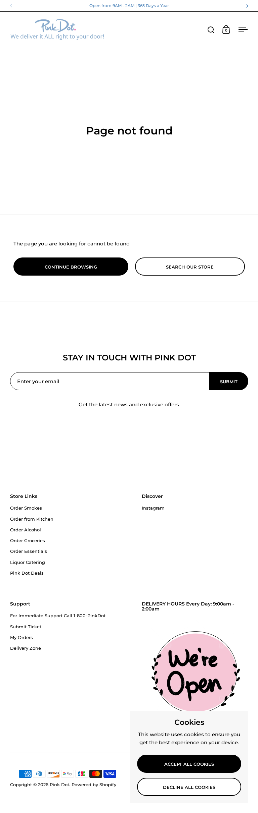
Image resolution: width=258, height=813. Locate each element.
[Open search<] (211, 29)
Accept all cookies (189, 764)
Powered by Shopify (94, 784)
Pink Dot (59, 784)
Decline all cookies (189, 787)
